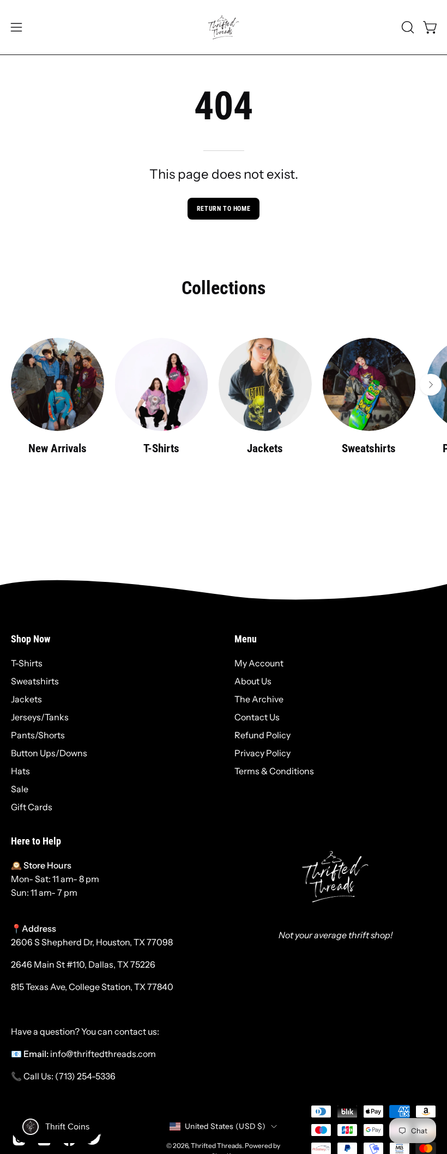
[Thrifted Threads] (223, 27)
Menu (245, 639)
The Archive (258, 699)
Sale (19, 788)
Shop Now (30, 639)
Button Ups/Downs (49, 753)
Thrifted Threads (216, 1145)
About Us (252, 681)
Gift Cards (31, 806)
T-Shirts (27, 663)
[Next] (431, 385)
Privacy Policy (262, 753)
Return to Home (223, 208)
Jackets (26, 699)
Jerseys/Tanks (40, 717)
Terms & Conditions (274, 771)
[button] (406, 27)
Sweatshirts (35, 681)
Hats (20, 771)
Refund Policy (262, 735)
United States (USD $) (225, 1126)
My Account (258, 663)
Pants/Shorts (38, 735)
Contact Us (257, 717)
